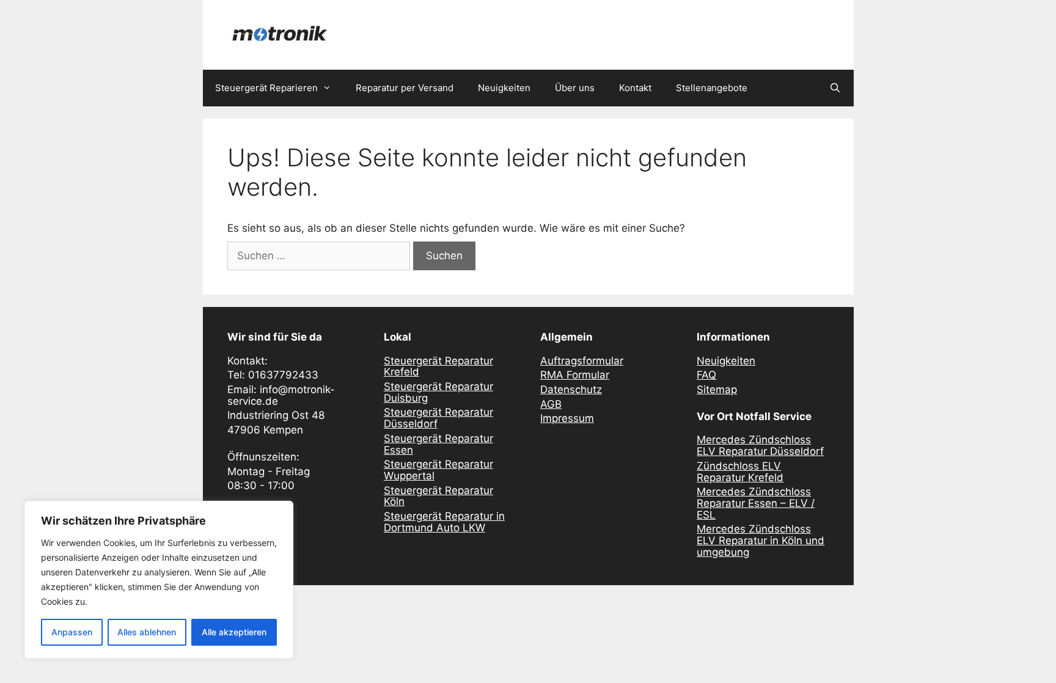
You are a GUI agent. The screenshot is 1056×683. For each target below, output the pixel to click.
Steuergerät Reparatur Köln (438, 496)
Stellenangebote (711, 88)
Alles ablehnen (146, 632)
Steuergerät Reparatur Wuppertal (438, 470)
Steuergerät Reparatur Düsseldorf (438, 418)
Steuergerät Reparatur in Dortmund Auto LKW (444, 522)
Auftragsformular (581, 361)
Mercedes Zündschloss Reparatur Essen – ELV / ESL (756, 502)
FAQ (706, 375)
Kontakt (635, 88)
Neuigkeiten (504, 88)
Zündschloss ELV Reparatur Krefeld (740, 472)
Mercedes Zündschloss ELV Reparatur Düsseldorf (760, 445)
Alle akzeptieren (234, 632)
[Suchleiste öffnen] (835, 88)
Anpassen (71, 632)
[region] (158, 580)
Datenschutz (571, 389)
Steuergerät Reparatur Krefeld (438, 366)
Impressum (567, 418)
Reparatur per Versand (404, 88)
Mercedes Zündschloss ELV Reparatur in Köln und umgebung (760, 540)
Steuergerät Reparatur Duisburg (438, 392)
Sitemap (717, 389)
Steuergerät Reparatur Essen (438, 444)
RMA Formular (574, 375)
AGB (551, 404)
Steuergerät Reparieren (266, 88)
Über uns (575, 88)
